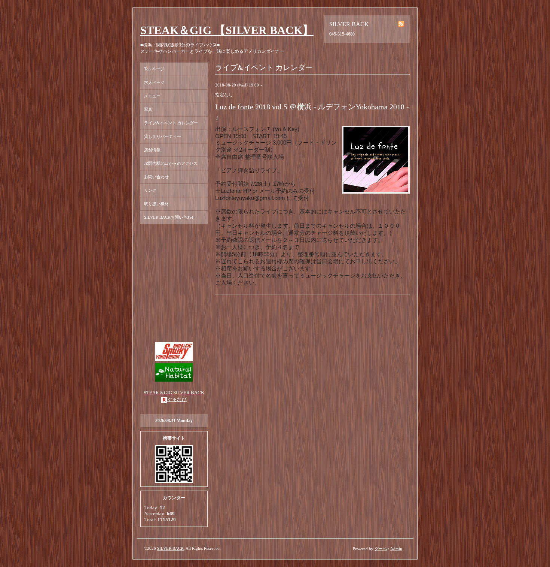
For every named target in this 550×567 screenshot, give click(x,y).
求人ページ (154, 82)
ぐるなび (177, 399)
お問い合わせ (156, 177)
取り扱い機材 (156, 203)
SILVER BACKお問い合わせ (169, 217)
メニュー (152, 96)
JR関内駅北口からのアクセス (171, 163)
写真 (148, 109)
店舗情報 (152, 150)
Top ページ (154, 69)
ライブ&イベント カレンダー (171, 123)
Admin (396, 548)
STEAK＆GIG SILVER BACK (174, 392)
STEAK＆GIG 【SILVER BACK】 (227, 30)
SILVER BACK (170, 548)
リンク (150, 190)
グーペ (381, 548)
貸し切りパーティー (162, 136)
